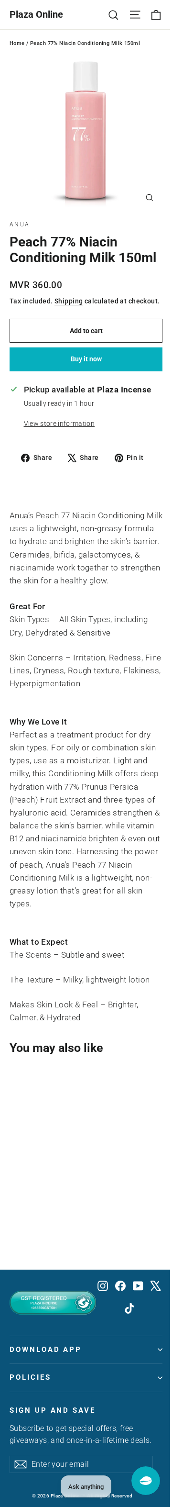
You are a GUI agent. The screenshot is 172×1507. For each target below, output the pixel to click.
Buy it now (86, 359)
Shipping (68, 301)
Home (17, 43)
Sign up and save (53, 1410)
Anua (20, 224)
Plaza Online (36, 14)
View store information (59, 423)
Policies (30, 1377)
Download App (46, 1349)
